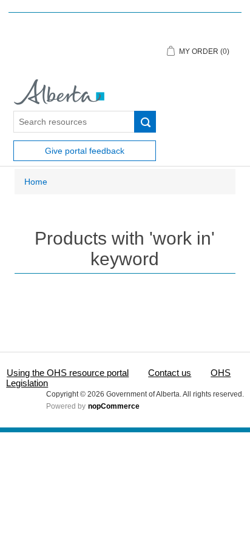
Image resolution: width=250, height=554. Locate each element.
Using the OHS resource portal (68, 373)
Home (35, 181)
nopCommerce (114, 406)
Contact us (169, 373)
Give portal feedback (84, 151)
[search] (145, 122)
